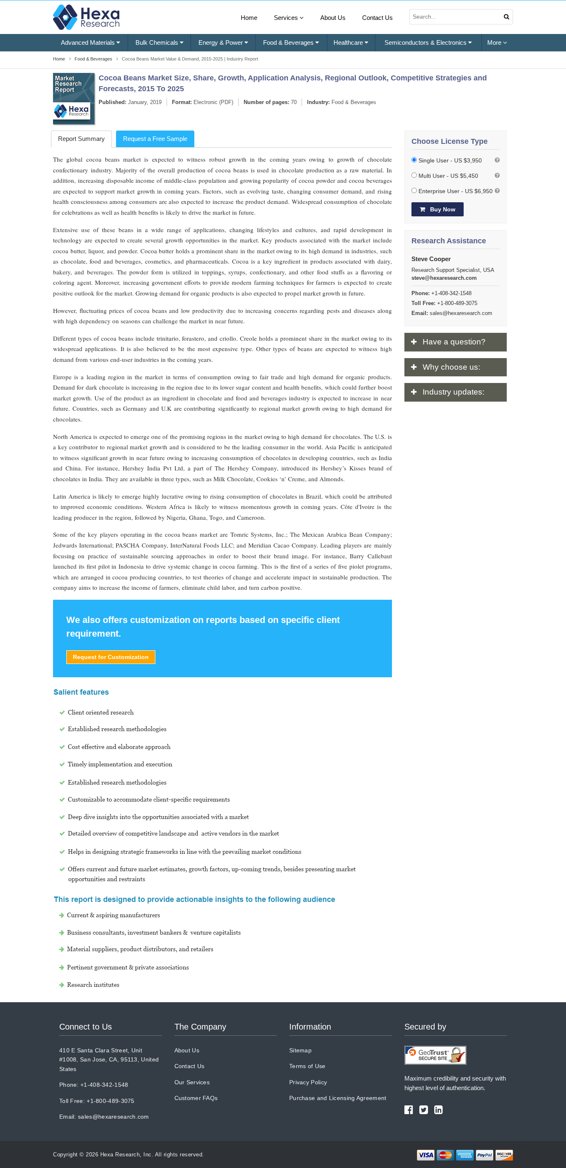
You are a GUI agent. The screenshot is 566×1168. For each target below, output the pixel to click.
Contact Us (377, 17)
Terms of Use (307, 1066)
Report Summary (81, 138)
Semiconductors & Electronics (426, 42)
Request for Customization (111, 657)
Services (287, 17)
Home (249, 17)
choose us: (451, 367)
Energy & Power (221, 42)
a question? (454, 341)
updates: (453, 392)
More (495, 42)
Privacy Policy (308, 1082)
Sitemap (300, 1050)
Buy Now (441, 209)
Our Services (192, 1082)
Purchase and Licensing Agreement (338, 1098)
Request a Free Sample (155, 138)
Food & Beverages (289, 42)
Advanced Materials (88, 42)
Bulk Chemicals (157, 42)
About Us (333, 17)
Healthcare (349, 42)
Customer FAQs (196, 1098)
